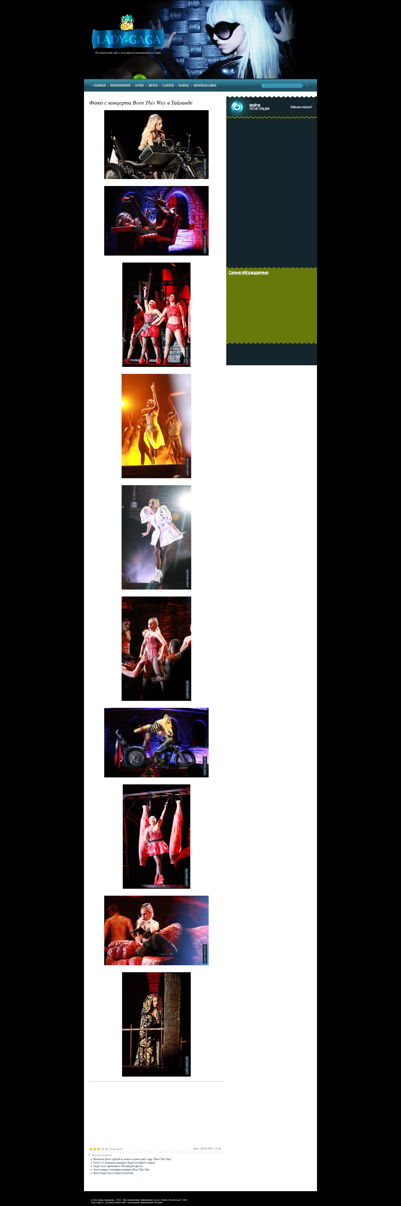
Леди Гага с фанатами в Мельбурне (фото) (118, 1166)
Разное (183, 85)
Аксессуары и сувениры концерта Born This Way (121, 1169)
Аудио (139, 85)
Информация (120, 85)
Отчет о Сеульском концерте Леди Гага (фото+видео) (124, 1162)
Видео (153, 85)
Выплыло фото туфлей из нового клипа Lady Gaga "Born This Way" (132, 1159)
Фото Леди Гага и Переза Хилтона (113, 1173)
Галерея (168, 85)
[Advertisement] (273, 192)
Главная (100, 85)
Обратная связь (204, 85)
